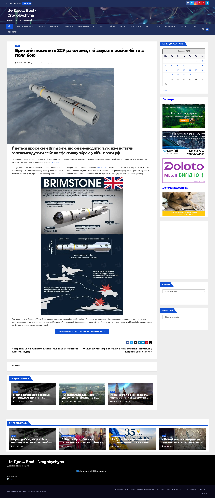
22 (196, 75)
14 (190, 70)
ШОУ (158, 26)
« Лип (164, 91)
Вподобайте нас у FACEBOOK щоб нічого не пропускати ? (82, 331)
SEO (196, 26)
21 (190, 75)
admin (17, 366)
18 (172, 75)
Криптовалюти (86, 26)
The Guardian (102, 168)
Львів (41, 26)
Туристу (12, 32)
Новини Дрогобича (68, 436)
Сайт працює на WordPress (16, 491)
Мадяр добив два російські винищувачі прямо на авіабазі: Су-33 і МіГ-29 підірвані (32, 442)
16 (202, 70)
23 (202, 75)
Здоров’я (136, 26)
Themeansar (42, 491)
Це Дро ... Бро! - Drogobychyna (21, 13)
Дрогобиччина (24, 26)
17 (166, 75)
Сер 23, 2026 (18, 446)
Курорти (69, 26)
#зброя (42, 63)
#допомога (35, 63)
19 (178, 75)
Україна (54, 26)
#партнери (49, 63)
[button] (203, 29)
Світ (101, 26)
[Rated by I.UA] (9, 480)
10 (166, 70)
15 (196, 70)
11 (172, 70)
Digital (184, 26)
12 (178, 70)
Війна (112, 26)
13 (184, 70)
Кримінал (170, 26)
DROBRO (55, 162)
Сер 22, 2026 (68, 446)
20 (184, 75)
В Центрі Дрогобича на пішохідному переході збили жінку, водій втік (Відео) (81, 442)
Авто (148, 26)
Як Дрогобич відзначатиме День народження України (130, 441)
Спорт (123, 26)
